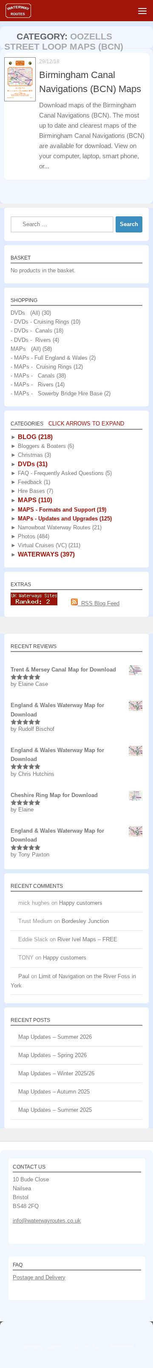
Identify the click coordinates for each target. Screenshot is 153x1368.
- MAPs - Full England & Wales (49, 358)
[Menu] (142, 10)
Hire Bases (34, 491)
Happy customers (80, 903)
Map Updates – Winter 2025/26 (56, 1073)
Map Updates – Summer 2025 (55, 1110)
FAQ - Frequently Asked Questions (64, 473)
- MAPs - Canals (33, 375)
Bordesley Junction (85, 921)
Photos (32, 536)
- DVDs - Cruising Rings (40, 322)
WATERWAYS (45, 554)
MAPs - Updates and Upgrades (64, 518)
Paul (23, 976)
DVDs (32, 463)
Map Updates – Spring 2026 (52, 1055)
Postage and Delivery (39, 1277)
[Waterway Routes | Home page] (23, 10)
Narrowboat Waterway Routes (59, 527)
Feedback (33, 482)
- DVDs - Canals (31, 330)
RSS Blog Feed (98, 603)
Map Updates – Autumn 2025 (54, 1091)
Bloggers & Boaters (45, 446)
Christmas (33, 455)
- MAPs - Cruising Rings (41, 367)
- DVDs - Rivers (31, 340)
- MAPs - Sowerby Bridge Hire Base (56, 393)
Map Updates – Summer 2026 (55, 1037)
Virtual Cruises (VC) (48, 545)
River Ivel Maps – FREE (87, 939)
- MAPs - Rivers (32, 384)
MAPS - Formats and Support (61, 509)
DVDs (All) (25, 313)
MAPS (34, 500)
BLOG (34, 436)
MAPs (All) (26, 349)
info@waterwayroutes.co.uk (47, 1220)
